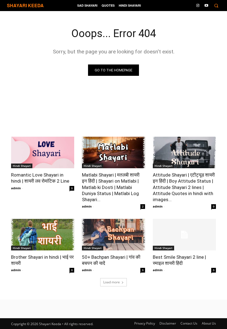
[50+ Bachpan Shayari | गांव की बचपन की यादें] (113, 234)
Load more (111, 282)
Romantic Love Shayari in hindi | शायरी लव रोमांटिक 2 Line (40, 178)
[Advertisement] (113, 321)
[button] (216, 6)
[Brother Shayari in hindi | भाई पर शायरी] (42, 234)
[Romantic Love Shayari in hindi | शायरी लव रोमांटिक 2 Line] (42, 152)
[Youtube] (206, 5)
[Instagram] (198, 5)
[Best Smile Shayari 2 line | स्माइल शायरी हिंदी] (184, 234)
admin (16, 188)
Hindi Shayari (22, 166)
